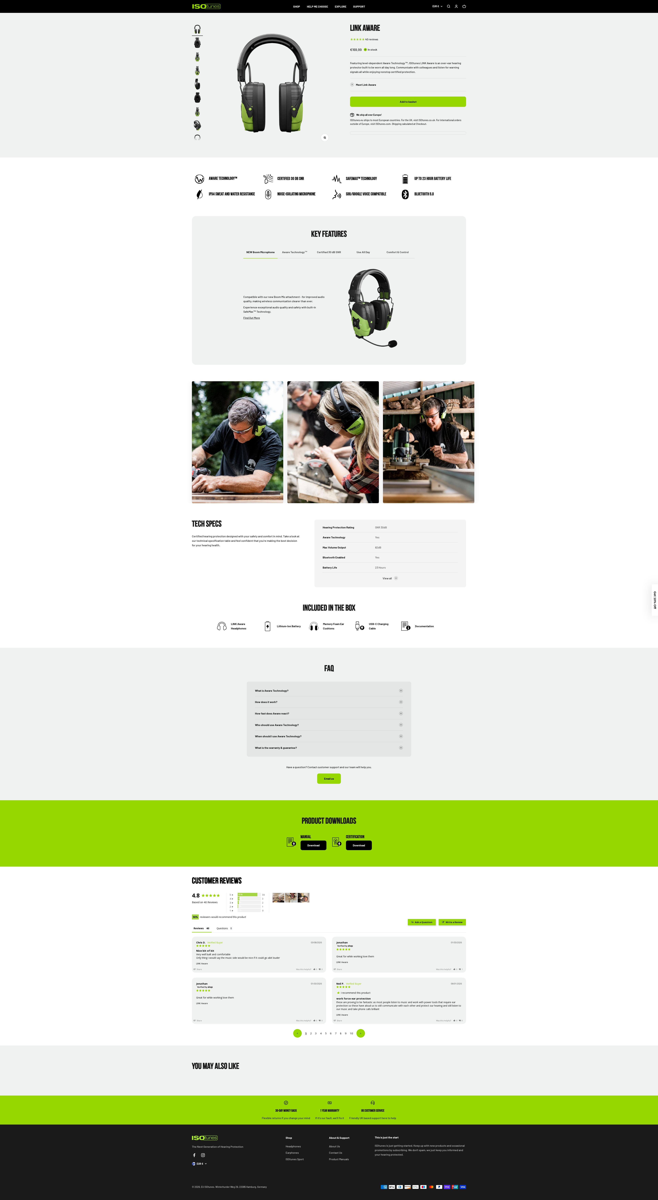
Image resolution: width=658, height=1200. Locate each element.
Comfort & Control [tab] (398, 252)
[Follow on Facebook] (194, 1155)
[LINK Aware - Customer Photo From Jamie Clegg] (291, 897)
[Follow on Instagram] (203, 1155)
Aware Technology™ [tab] (294, 252)
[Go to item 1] (197, 30)
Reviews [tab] (199, 928)
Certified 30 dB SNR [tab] (329, 252)
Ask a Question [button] (423, 922)
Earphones (292, 1152)
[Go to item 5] (197, 85)
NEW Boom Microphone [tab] (260, 252)
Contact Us (335, 1152)
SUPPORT (359, 6)
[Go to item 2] (197, 44)
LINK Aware (202, 963)
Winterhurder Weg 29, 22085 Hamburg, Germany (241, 1186)
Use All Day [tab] (363, 252)
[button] (315, 969)
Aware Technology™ (223, 178)
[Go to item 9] (197, 140)
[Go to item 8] (197, 126)
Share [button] (199, 969)
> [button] (360, 1033)
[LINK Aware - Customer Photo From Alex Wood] (278, 897)
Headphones (293, 1146)
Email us (329, 778)
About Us (334, 1146)
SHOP (296, 6)
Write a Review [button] (454, 922)
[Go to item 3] (197, 57)
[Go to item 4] (197, 71)
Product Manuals (339, 1159)
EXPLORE (340, 6)
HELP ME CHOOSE (317, 6)
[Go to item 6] (197, 98)
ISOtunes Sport (295, 1159)
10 (351, 1033)
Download (313, 845)
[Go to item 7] (197, 112)
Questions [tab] (222, 928)
